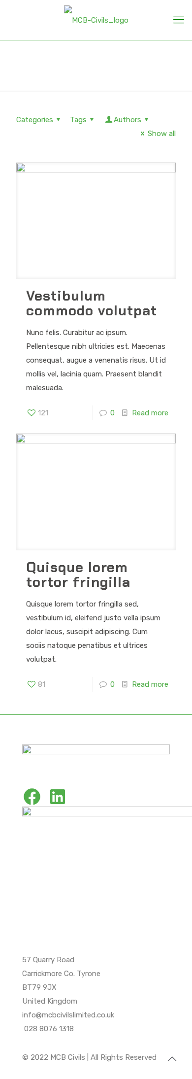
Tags (78, 119)
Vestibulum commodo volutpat (91, 303)
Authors (127, 119)
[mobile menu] (178, 19)
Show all (162, 133)
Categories (34, 119)
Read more (150, 412)
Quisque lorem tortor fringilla (78, 574)
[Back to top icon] (171, 1058)
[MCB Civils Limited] (96, 19)
